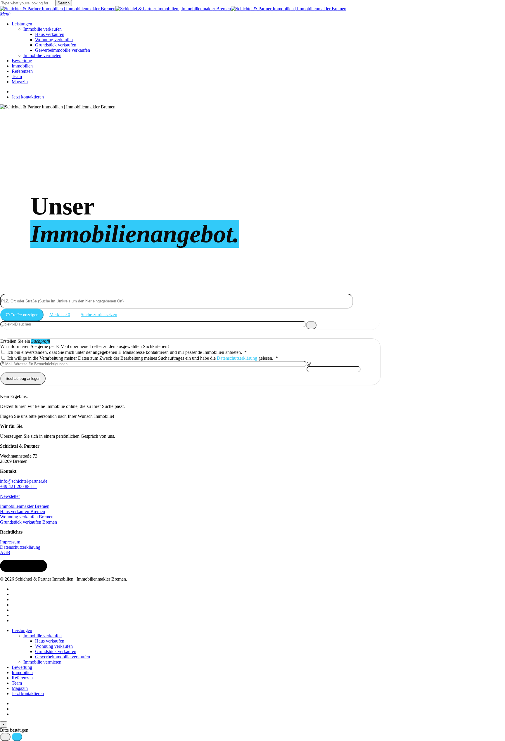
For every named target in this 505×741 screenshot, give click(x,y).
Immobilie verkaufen (42, 635)
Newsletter (10, 496)
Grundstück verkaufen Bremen (28, 522)
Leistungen (22, 630)
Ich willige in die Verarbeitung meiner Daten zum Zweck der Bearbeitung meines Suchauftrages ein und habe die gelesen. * (142, 358)
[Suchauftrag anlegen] (17, 737)
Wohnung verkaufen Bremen (26, 516)
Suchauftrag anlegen (23, 378)
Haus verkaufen (49, 640)
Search (64, 3)
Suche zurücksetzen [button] (99, 314)
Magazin (20, 688)
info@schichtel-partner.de (23, 481)
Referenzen (22, 677)
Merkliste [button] (59, 314)
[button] (5, 13)
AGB (5, 552)
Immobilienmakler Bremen (24, 506)
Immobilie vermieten (42, 661)
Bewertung (22, 667)
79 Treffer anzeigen (22, 315)
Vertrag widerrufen (23, 565)
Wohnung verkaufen (54, 646)
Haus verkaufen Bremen (22, 511)
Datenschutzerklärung (237, 358)
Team (17, 683)
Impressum (10, 541)
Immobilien (22, 672)
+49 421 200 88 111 (18, 486)
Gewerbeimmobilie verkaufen (62, 656)
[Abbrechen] (5, 737)
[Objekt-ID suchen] (311, 325)
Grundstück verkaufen (55, 651)
